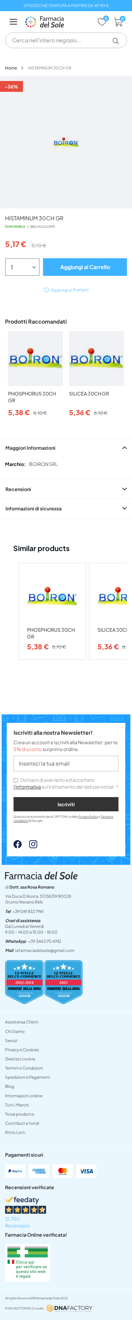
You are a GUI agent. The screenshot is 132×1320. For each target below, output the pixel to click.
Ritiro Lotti (15, 1132)
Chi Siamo (15, 1031)
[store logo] (58, 21)
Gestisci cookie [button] (20, 1058)
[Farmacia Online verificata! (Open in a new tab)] (27, 1279)
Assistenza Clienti (22, 1021)
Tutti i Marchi (17, 1105)
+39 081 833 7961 (28, 911)
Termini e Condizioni (24, 1068)
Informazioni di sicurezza (33, 508)
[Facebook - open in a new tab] (18, 846)
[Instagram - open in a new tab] (29, 846)
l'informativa (27, 787)
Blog (9, 1086)
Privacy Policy (88, 816)
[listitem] (52, 611)
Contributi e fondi (22, 1123)
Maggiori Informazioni (30, 448)
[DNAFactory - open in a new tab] (69, 1308)
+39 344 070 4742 (44, 941)
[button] (118, 41)
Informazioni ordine (23, 1095)
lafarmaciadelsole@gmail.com (44, 950)
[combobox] (66, 40)
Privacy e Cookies (22, 1049)
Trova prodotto (19, 1114)
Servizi (11, 1040)
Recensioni (18, 489)
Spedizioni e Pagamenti (27, 1077)
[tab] (66, 447)
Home (11, 67)
